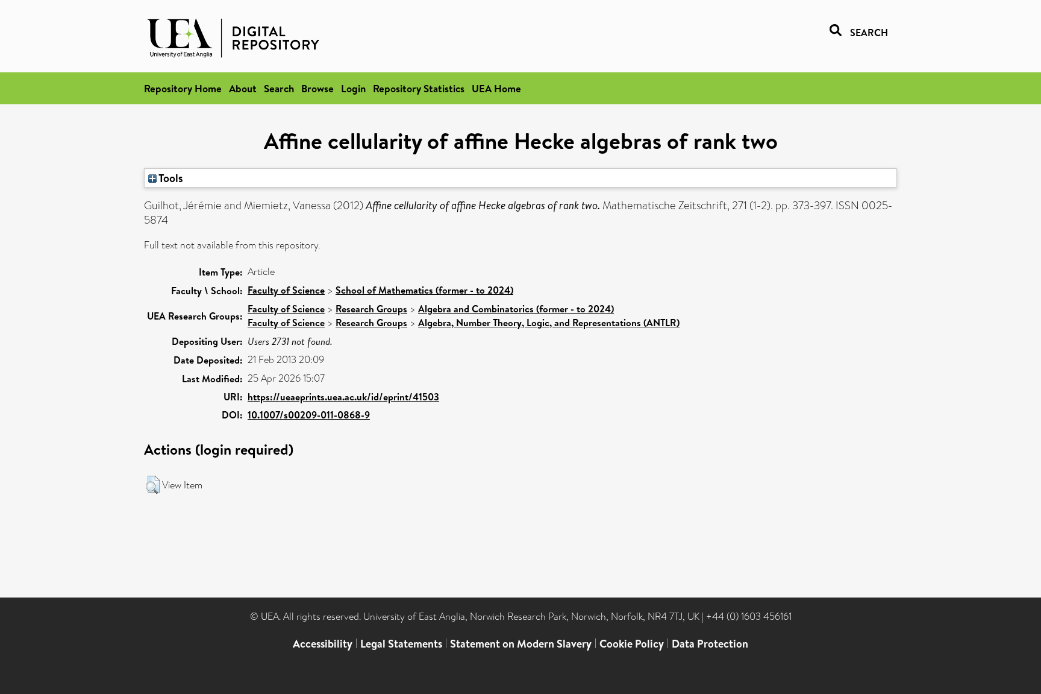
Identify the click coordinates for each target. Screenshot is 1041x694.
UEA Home (496, 88)
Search (279, 88)
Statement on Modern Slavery (521, 643)
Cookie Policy (631, 643)
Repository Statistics (418, 88)
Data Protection (710, 643)
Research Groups (371, 308)
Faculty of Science (286, 290)
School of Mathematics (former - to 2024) (424, 290)
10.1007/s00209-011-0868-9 (309, 414)
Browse (317, 88)
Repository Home (183, 88)
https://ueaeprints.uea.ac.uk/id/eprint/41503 (343, 396)
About (243, 88)
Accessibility (322, 643)
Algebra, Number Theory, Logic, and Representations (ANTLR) (549, 322)
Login (353, 88)
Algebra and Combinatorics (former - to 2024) (516, 308)
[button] (153, 485)
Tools (170, 178)
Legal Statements (401, 643)
